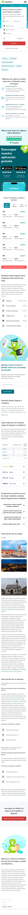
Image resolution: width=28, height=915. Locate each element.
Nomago (4, 455)
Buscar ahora (22, 795)
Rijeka (16, 701)
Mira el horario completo (14, 267)
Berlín (19, 671)
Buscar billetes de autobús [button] (14, 818)
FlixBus (4, 449)
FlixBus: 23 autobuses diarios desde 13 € (12, 406)
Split (12, 671)
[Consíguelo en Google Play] (20, 168)
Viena (15, 671)
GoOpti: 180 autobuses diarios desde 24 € (13, 408)
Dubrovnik (7, 671)
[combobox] (14, 26)
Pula (12, 701)
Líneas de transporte (7, 62)
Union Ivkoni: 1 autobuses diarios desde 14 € (13, 412)
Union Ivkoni (5, 458)
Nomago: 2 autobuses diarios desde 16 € (12, 410)
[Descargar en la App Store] (6, 168)
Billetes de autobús (5, 899)
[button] (25, 2)
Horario (5, 58)
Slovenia (5, 901)
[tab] (7, 22)
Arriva (12, 697)
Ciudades (18, 66)
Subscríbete (7, 391)
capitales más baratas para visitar (10, 609)
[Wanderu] (7, 2)
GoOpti (4, 452)
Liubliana (5, 904)
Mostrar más (4, 415)
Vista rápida (13, 58)
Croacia (3, 600)
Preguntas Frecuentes (8, 66)
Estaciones (5, 69)
